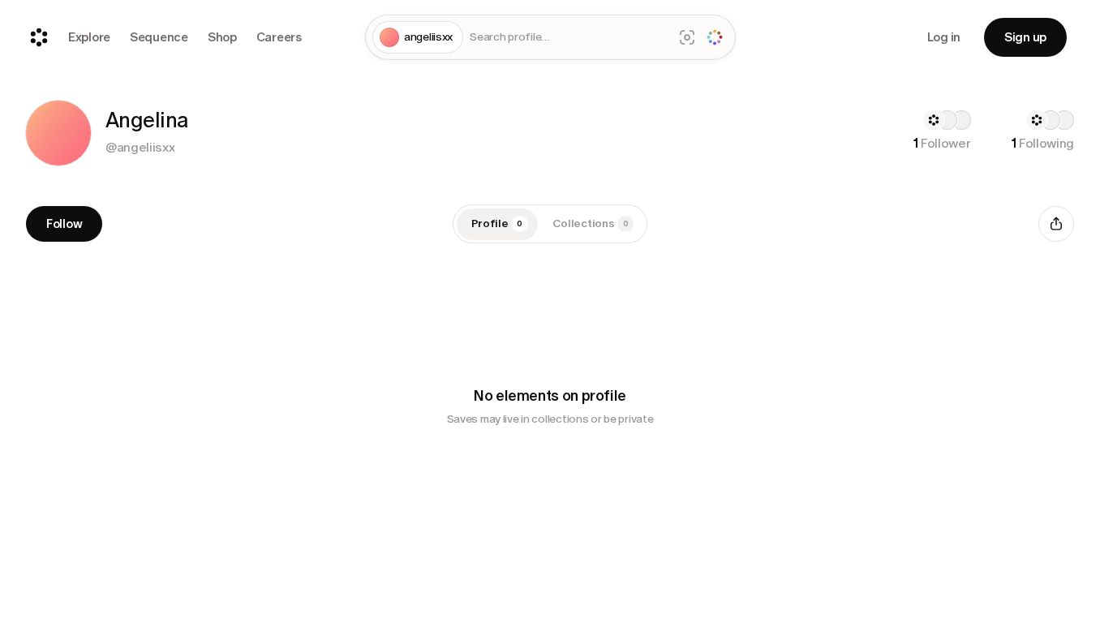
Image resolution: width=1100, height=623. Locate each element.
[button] (58, 133)
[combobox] (568, 38)
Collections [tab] (590, 223)
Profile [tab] (497, 223)
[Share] (1056, 224)
